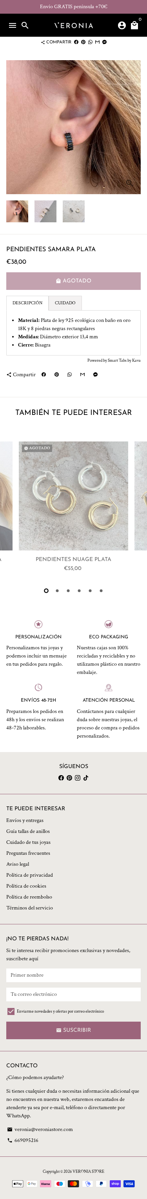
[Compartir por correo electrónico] (97, 42)
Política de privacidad (29, 875)
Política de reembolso (29, 897)
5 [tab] (90, 590)
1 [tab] (46, 590)
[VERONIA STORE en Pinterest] (69, 777)
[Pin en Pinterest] (83, 42)
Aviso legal (17, 864)
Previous (13, 509)
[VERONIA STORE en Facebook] (61, 777)
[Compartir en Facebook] (76, 42)
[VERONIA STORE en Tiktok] (86, 777)
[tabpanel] (73, 333)
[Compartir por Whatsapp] (90, 42)
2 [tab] (57, 590)
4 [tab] (79, 590)
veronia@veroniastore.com (40, 1129)
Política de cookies (26, 886)
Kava (136, 360)
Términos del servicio (29, 907)
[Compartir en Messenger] (104, 42)
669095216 (22, 1140)
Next (134, 127)
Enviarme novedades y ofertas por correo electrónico (60, 1011)
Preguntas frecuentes (28, 853)
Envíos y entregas (25, 820)
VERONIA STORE (88, 1171)
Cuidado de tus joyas (28, 842)
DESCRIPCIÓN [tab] (27, 303)
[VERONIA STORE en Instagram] (77, 777)
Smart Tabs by (120, 360)
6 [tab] (101, 590)
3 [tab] (68, 590)
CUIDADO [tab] (65, 303)
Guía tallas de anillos (28, 831)
